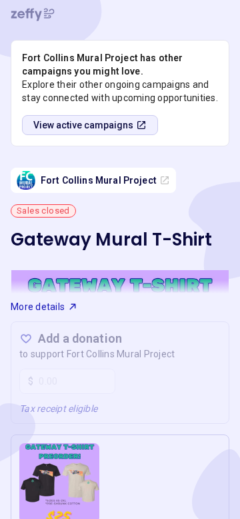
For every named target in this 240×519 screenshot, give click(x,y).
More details (38, 306)
